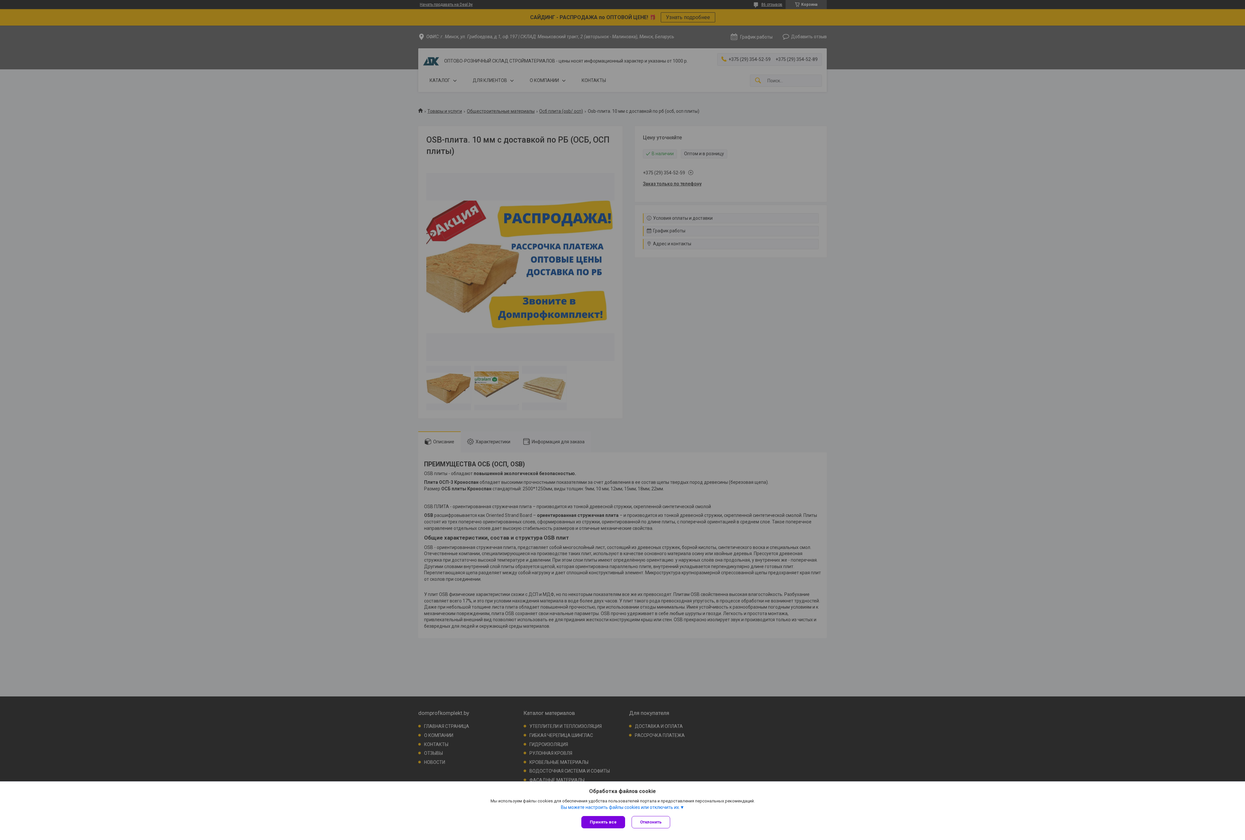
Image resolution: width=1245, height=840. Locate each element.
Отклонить (651, 822)
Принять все (603, 822)
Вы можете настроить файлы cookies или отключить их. (620, 807)
